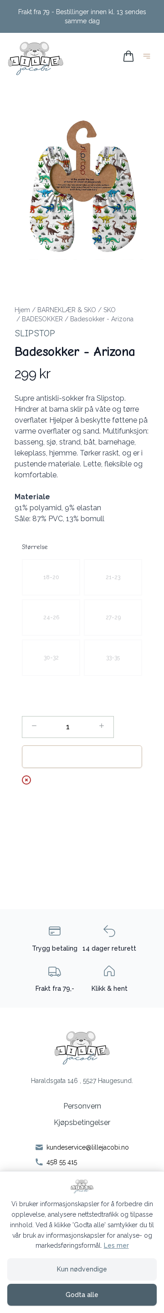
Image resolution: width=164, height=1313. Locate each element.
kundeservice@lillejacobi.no (87, 1147)
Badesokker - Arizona (101, 319)
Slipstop (35, 333)
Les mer (116, 1245)
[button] (82, 185)
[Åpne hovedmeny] (148, 58)
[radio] (51, 577)
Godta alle (82, 1294)
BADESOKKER (42, 319)
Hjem (22, 310)
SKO (109, 310)
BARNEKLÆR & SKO (66, 310)
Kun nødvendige (82, 1269)
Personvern (82, 1106)
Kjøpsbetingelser (82, 1122)
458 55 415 (61, 1162)
